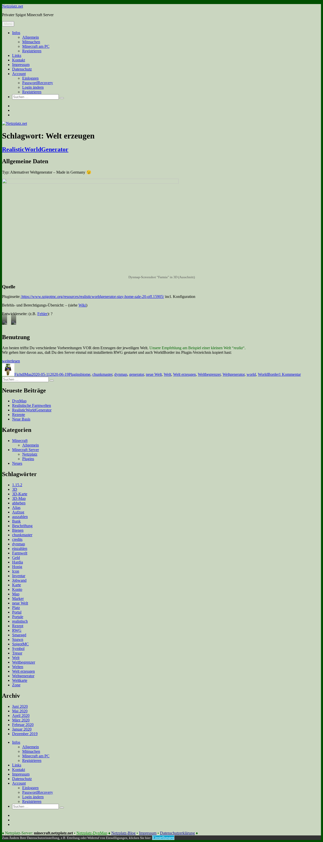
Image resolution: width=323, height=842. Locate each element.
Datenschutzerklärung (177, 833)
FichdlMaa (23, 374)
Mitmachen (31, 42)
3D (14, 489)
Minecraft (20, 440)
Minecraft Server (25, 450)
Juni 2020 (20, 706)
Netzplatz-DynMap (91, 833)
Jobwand (19, 580)
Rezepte (18, 414)
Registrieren (31, 51)
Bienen (17, 530)
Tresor (17, 653)
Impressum (21, 64)
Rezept (17, 626)
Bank (16, 521)
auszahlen (20, 516)
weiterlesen (11, 361)
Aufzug (18, 512)
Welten (17, 667)
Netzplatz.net (12, 6)
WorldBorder (268, 374)
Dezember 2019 (25, 734)
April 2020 (21, 715)
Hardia (17, 562)
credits (17, 539)
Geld (16, 557)
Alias (16, 507)
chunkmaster (102, 374)
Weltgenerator (234, 374)
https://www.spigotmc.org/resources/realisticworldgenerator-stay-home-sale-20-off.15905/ (92, 296)
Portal (16, 612)
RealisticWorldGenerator (35, 149)
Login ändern (33, 87)
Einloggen (30, 78)
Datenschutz (22, 69)
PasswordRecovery (37, 83)
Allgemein (30, 37)
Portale (17, 617)
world (251, 374)
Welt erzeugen (184, 374)
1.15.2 (17, 485)
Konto (17, 589)
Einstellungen (163, 837)
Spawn (17, 639)
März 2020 (21, 720)
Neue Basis (21, 419)
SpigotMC (20, 644)
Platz (16, 607)
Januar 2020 (22, 729)
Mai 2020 (20, 711)
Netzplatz (29, 454)
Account (19, 74)
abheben (18, 503)
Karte (16, 585)
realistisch (20, 621)
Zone (16, 685)
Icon (15, 571)
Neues (17, 463)
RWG (16, 630)
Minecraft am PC (35, 46)
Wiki (82, 305)
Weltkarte (19, 680)
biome (85, 374)
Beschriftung (22, 526)
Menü (8, 24)
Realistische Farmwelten (31, 405)
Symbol (18, 648)
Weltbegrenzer (209, 374)
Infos (16, 33)
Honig (17, 567)
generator (136, 374)
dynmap (120, 374)
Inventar (18, 576)
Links (16, 55)
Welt (167, 374)
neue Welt (154, 374)
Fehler (42, 314)
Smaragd (19, 635)
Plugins (74, 374)
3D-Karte (19, 494)
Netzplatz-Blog (123, 833)
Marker (18, 598)
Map (15, 594)
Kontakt (18, 60)
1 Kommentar (290, 374)
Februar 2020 (23, 724)
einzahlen (19, 548)
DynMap (19, 401)
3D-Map (19, 498)
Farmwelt (19, 553)
